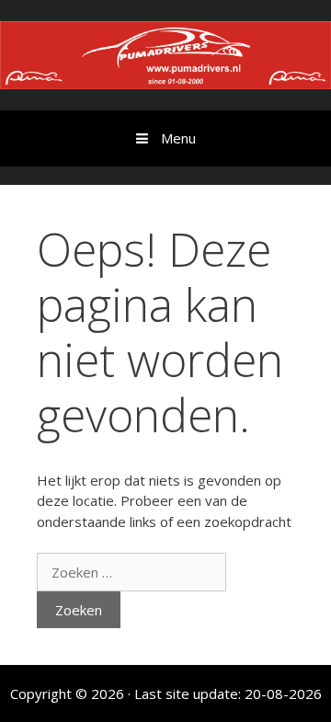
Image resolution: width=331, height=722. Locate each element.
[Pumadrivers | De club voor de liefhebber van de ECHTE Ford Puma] (165, 53)
